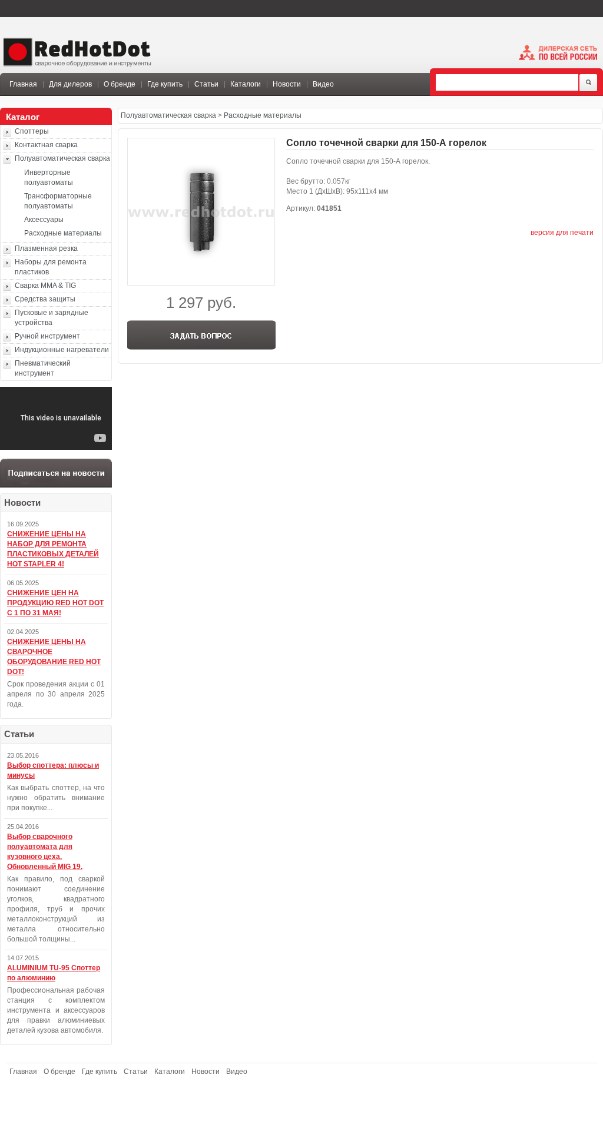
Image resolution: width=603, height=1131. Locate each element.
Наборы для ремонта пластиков (51, 267)
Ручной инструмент (47, 336)
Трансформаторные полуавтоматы (58, 201)
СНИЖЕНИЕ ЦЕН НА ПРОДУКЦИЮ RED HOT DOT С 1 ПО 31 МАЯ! (55, 603)
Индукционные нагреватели (62, 350)
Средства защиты (45, 299)
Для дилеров (70, 84)
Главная (23, 84)
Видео (323, 84)
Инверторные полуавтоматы (48, 177)
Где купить (165, 84)
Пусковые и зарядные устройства (51, 318)
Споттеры (32, 131)
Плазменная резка (46, 248)
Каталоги (245, 84)
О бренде (119, 84)
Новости (287, 84)
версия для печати (562, 232)
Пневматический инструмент (43, 368)
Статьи (206, 84)
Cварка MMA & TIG (45, 285)
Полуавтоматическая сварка (62, 158)
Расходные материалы (63, 233)
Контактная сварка (46, 145)
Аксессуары (44, 219)
